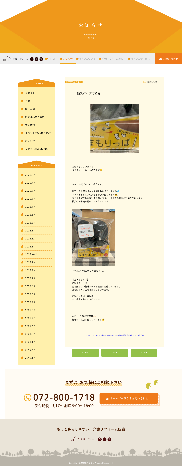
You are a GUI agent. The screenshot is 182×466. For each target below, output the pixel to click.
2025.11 (30, 246)
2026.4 (29, 206)
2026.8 (29, 175)
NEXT (144, 352)
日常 (27, 101)
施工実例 (30, 109)
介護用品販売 (122, 335)
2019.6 (29, 350)
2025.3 (29, 310)
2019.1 (29, 358)
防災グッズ (141, 335)
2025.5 (29, 294)
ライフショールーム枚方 (92, 335)
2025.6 (29, 286)
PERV (85, 352)
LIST (115, 352)
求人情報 (30, 125)
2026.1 (29, 230)
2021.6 (29, 326)
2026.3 (29, 214)
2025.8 (29, 270)
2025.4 (29, 302)
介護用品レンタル (112, 335)
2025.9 (29, 262)
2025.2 (29, 318)
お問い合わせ (170, 59)
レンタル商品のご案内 (37, 149)
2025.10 (30, 254)
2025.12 (30, 238)
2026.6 (29, 191)
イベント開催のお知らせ (38, 133)
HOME (52, 59)
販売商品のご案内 (34, 117)
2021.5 (29, 334)
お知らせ (68, 59)
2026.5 (29, 199)
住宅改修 (30, 93)
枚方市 (135, 335)
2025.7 (29, 278)
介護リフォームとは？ (113, 59)
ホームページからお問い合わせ (129, 398)
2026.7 (29, 183)
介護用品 (103, 335)
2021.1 (29, 342)
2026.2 (29, 222)
